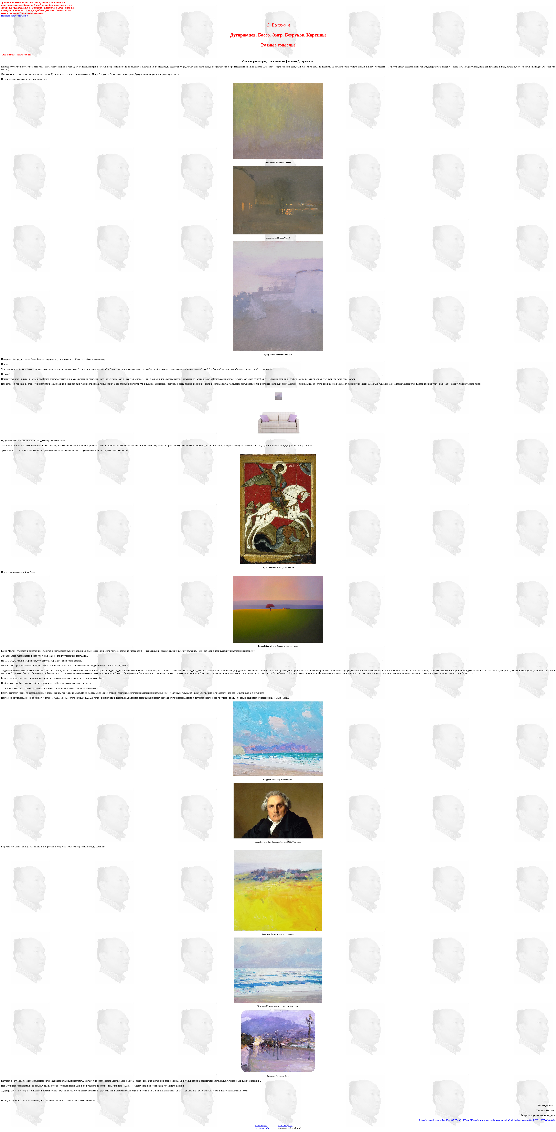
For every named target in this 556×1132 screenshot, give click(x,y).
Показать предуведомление (14, 15)
